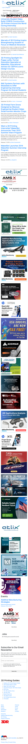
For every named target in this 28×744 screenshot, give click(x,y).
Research (3, 711)
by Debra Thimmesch (13, 122)
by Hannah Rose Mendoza (17, 54)
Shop (16, 709)
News (2, 705)
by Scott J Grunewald (16, 101)
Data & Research (7, 10)
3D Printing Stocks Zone (10, 697)
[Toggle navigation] (3, 16)
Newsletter (3, 709)
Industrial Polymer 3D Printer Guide (12, 687)
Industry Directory (5, 718)
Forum (16, 708)
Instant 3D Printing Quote (16, 13)
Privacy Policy (4, 742)
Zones (16, 706)
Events (2, 708)
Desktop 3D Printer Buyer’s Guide (12, 683)
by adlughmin (13, 160)
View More (14, 627)
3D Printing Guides (10, 680)
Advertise (5, 13)
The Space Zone (8, 695)
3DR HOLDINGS (13, 738)
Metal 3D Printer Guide (9, 686)
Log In (3, 7)
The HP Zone (7, 692)
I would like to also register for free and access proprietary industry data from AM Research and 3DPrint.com (12, 665)
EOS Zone (6, 689)
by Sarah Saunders (12, 37)
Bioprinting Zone (8, 694)
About (2, 706)
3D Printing (4, 717)
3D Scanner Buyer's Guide (10, 684)
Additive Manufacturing (7, 715)
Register (8, 7)
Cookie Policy (12, 742)
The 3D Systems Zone (9, 691)
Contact (17, 711)
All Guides (6, 698)
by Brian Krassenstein (15, 142)
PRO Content (16, 10)
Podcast (17, 705)
